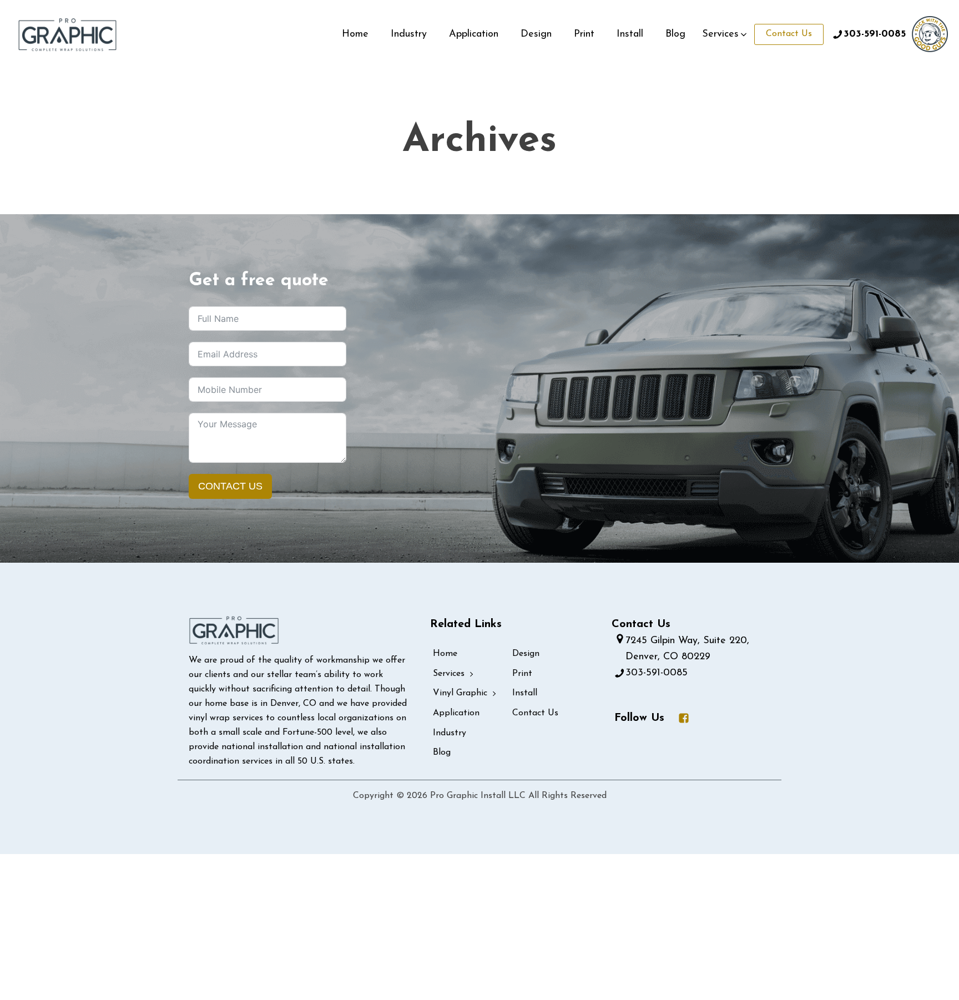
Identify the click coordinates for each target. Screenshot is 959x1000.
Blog (675, 34)
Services (449, 673)
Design (536, 34)
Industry (409, 34)
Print (584, 34)
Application (473, 34)
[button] (725, 35)
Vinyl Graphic (460, 693)
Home (355, 34)
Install (630, 34)
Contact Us (789, 33)
